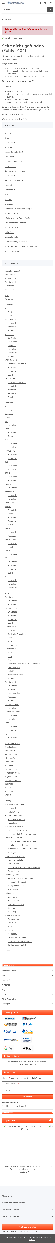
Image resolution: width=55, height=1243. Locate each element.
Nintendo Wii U (11, 762)
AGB (6, 194)
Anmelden (27, 1097)
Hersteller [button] (7, 1113)
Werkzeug (12, 911)
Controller (12, 338)
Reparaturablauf (12, 227)
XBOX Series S (11, 360)
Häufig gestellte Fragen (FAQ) (17, 218)
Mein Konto (10, 142)
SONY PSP (9, 784)
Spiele (10, 436)
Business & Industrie (14, 826)
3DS (6, 462)
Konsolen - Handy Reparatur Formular (21, 246)
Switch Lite (9, 528)
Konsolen (9, 299)
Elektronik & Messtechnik (18, 830)
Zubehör (11, 330)
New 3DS (9, 484)
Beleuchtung (13, 919)
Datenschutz (10, 190)
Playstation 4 (10, 282)
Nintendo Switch (12, 754)
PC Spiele (9, 765)
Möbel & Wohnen (12, 915)
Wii (6, 558)
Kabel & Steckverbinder (18, 845)
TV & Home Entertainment (16, 937)
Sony (4, 994)
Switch (7, 506)
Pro (9, 660)
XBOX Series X (11, 378)
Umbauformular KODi (14, 152)
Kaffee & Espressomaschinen (20, 878)
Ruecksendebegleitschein (16, 241)
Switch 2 (8, 550)
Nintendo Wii (10, 274)
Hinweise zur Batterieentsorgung (19, 208)
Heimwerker (10, 893)
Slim (10, 315)
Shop (7, 138)
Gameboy (9, 414)
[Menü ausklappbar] (3, 1)
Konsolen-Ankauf (12, 251)
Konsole (11, 689)
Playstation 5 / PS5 (12, 780)
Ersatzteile (12, 323)
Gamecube (9, 417)
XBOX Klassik (10, 319)
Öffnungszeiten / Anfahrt (15, 223)
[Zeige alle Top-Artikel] (50, 1120)
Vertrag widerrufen (27, 1227)
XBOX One (9, 289)
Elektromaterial (14, 900)
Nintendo (6, 985)
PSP (6, 734)
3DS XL (8, 473)
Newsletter (9, 185)
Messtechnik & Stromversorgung (22, 834)
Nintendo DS (10, 750)
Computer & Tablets (13, 837)
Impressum (10, 147)
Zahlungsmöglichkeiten (15, 171)
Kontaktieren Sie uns (14, 161)
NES (6, 421)
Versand (34, 1231)
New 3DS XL (10, 491)
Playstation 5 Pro (12, 704)
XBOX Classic (10, 791)
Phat (10, 312)
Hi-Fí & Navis (13, 812)
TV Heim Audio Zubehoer (18, 945)
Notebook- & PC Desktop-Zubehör (22, 849)
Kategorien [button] (8, 965)
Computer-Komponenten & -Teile (22, 841)
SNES (7, 428)
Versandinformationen (14, 180)
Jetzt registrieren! (18, 1106)
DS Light (8, 410)
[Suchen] (50, 9)
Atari (4, 975)
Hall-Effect (9, 157)
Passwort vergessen (10, 1102)
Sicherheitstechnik (16, 904)
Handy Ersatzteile (15, 860)
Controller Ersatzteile (17, 364)
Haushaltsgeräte (12, 874)
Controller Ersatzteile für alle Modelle (24, 663)
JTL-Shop (32, 1240)
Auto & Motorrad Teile (14, 804)
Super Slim (12, 645)
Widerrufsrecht (11, 213)
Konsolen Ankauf (9, 970)
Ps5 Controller (14, 693)
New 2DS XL (10, 451)
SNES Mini (9, 502)
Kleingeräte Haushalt (17, 882)
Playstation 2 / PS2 (12, 608)
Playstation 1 (10, 597)
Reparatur (12, 352)
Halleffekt (12, 345)
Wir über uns (10, 166)
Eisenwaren (13, 897)
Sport (10, 926)
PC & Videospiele (9, 999)
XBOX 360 (9, 308)
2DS (6, 440)
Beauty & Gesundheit (14, 815)
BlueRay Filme (11, 747)
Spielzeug (9, 930)
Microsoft (6, 980)
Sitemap (8, 199)
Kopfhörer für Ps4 (15, 674)
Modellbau (12, 934)
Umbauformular (12, 237)
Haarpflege (12, 823)
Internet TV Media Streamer (20, 941)
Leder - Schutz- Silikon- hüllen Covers (24, 867)
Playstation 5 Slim (12, 711)
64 (6, 406)
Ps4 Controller (14, 667)
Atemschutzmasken (16, 819)
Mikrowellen (13, 889)
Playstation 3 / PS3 (12, 773)
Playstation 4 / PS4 (12, 776)
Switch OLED (10, 539)
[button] (40, 2)
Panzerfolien (13, 871)
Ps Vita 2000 (10, 723)
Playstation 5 (10, 286)
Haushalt (12, 923)
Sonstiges (12, 852)
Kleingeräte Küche (16, 886)
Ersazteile (12, 367)
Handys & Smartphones (15, 856)
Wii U (7, 576)
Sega (8, 950)
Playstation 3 (10, 278)
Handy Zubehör (14, 863)
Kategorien (9, 133)
